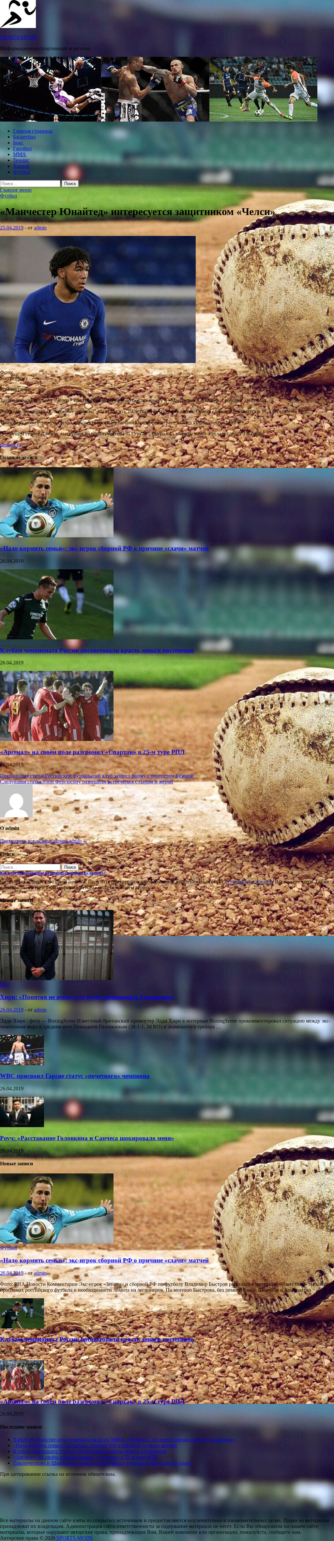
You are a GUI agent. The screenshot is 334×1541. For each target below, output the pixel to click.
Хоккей (21, 166)
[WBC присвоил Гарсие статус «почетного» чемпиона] (22, 1063)
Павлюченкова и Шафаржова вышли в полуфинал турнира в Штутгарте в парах (102, 1463)
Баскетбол (24, 136)
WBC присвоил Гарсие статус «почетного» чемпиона (75, 1075)
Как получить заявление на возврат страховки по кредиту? (53, 873)
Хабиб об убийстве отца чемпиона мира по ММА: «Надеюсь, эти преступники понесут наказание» (124, 1439)
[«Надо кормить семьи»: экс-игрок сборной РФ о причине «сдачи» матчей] (57, 535)
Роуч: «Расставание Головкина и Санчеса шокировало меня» (87, 1138)
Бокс (18, 142)
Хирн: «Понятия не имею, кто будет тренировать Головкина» (87, 997)
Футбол (21, 172)
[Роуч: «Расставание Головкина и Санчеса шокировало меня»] (22, 1125)
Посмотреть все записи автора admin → (44, 841)
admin (40, 227)
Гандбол (22, 148)
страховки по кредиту (249, 881)
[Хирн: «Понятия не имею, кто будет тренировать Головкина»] (57, 978)
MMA (19, 154)
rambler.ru (10, 444)
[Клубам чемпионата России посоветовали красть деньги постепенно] (57, 637)
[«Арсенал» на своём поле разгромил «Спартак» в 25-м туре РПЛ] (57, 739)
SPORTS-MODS (18, 37)
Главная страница (33, 131)
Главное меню (16, 190)
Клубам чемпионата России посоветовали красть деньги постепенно (97, 650)
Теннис (21, 160)
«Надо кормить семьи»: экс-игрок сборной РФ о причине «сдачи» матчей (104, 548)
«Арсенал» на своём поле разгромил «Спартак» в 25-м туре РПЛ (92, 752)
